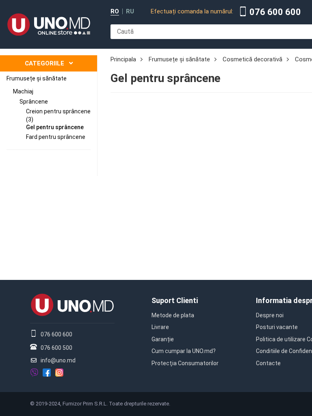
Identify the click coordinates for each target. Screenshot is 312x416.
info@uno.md (58, 360)
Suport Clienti (175, 300)
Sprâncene (34, 101)
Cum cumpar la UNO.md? (184, 351)
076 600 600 (275, 12)
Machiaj (23, 91)
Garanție (163, 339)
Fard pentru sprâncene (55, 137)
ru (130, 12)
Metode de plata (173, 315)
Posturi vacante (277, 327)
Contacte (268, 363)
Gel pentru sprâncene (55, 127)
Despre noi (270, 315)
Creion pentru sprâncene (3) (58, 115)
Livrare (160, 327)
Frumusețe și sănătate (36, 78)
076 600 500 (56, 347)
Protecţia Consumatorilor (185, 363)
